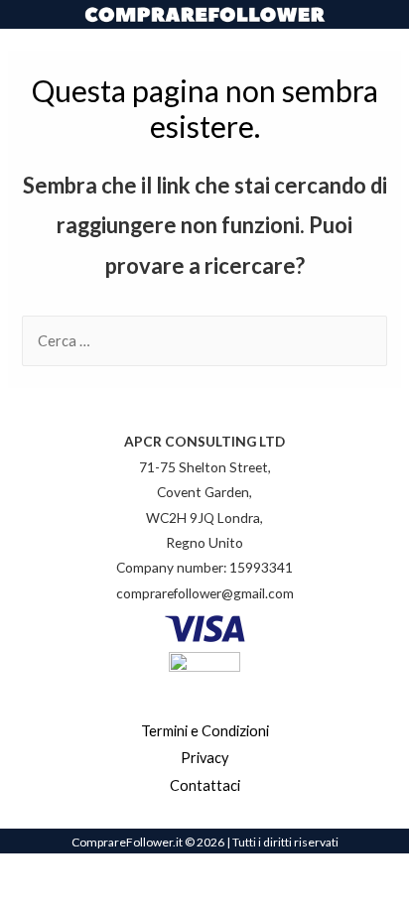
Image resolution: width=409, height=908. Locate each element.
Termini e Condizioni (205, 730)
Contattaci (205, 785)
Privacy (204, 757)
